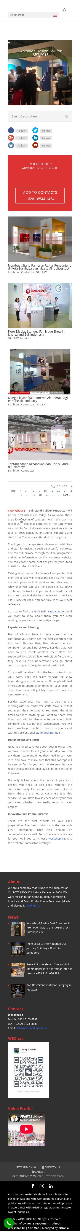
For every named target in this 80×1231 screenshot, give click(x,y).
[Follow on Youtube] (35, 145)
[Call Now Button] (9, 1223)
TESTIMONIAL (27, 1167)
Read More (32, 905)
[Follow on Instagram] (11, 145)
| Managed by (43, 1228)
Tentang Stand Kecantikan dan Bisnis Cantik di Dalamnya (38, 465)
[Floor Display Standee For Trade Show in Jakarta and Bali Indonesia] (40, 305)
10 (32, 490)
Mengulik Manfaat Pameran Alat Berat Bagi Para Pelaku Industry (38, 399)
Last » (66, 495)
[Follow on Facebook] (11, 130)
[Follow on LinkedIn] (35, 138)
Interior (25, 338)
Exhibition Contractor (21, 272)
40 (40, 495)
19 (51, 490)
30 (33, 495)
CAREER (39, 1171)
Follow (21, 130)
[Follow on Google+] (11, 138)
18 (45, 490)
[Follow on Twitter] (35, 130)
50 (46, 495)
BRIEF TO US (52, 1167)
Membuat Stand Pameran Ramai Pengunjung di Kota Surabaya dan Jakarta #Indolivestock (39, 266)
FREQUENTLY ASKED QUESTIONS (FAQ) (39, 1176)
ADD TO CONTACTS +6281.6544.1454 (40, 195)
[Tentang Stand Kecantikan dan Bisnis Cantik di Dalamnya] (40, 438)
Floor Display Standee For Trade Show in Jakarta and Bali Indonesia (36, 333)
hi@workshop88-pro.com (31, 1028)
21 (65, 490)
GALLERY (41, 272)
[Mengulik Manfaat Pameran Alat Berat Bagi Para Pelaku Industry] (40, 371)
